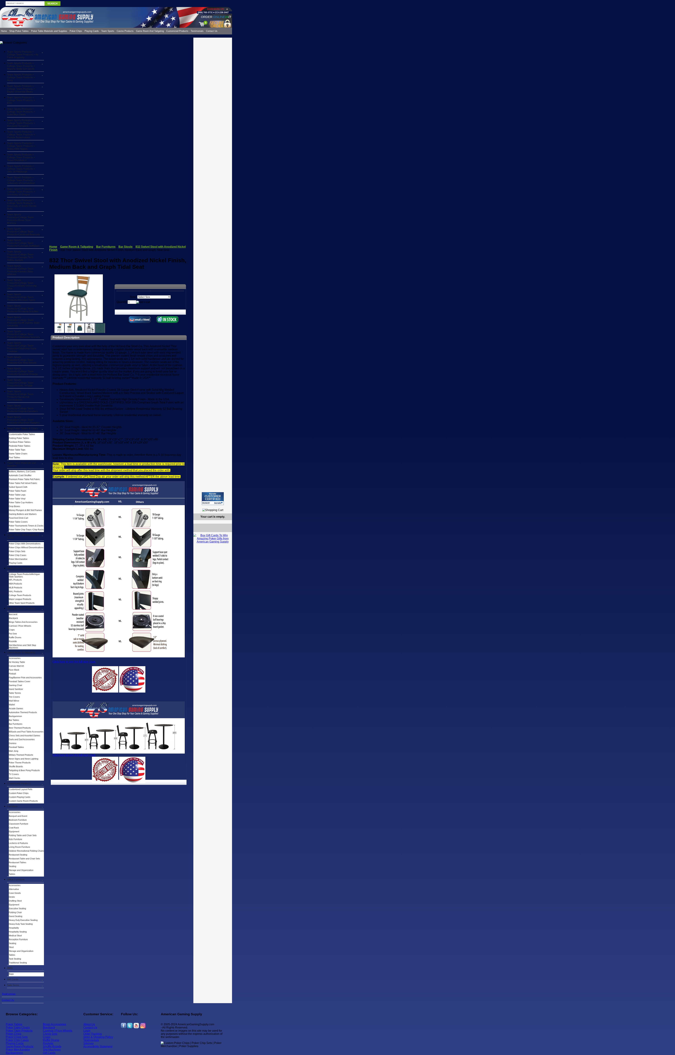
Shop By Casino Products (21, 608)
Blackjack (13, 618)
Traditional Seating (18, 962)
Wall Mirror (14, 701)
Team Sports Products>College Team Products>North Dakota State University (23, 321)
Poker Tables (14, 1024)
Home (4, 31)
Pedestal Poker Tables (19, 446)
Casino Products (125, 31)
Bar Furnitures (15, 724)
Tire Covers (14, 697)
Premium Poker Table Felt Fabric (24, 479)
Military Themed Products (21, 755)
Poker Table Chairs (18, 1027)
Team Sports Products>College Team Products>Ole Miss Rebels (21, 360)
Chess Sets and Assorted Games (24, 735)
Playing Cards (92, 31)
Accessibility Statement (97, 1046)
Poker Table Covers (18, 522)
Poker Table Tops (17, 450)
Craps (12, 630)
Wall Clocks (14, 778)
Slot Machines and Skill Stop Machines (22, 646)
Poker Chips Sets (17, 551)
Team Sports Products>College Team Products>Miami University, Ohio (22, 284)
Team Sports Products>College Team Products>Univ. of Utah (20, 382)
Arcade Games (16, 708)
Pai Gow (13, 633)
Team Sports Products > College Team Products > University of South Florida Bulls (21, 204)
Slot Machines (52, 1049)
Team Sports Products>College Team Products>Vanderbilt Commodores (20, 395)
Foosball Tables (16, 747)
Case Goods (15, 893)
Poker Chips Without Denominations (26, 547)
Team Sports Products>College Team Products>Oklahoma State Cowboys (21, 347)
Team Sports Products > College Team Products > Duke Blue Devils (21, 111)
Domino (12, 743)
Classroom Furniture (18, 824)
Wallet (12, 704)
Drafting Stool (15, 901)
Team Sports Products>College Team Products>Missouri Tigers (21, 297)
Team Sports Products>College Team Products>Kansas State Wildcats (20, 270)
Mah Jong (13, 751)
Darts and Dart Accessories (22, 739)
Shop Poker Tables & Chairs (22, 428)
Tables (12, 874)
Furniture (12, 806)
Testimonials (197, 31)
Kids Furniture (15, 839)
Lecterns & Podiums (18, 843)
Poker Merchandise (18, 559)
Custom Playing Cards (19, 797)
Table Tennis (15, 693)
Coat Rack (14, 827)
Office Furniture (15, 879)
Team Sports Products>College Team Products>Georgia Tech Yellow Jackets (20, 255)
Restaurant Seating (18, 855)
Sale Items (13, 985)
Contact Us (211, 31)
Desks (12, 897)
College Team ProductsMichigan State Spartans (24, 575)
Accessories (14, 658)
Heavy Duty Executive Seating (23, 920)
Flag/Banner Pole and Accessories (25, 677)
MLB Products (15, 587)
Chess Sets (50, 1033)
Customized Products (177, 31)
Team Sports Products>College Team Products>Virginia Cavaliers (22, 408)
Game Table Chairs (18, 453)
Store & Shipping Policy (98, 1036)
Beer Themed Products (20, 728)
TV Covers (14, 774)
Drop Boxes (14, 506)
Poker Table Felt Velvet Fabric (23, 483)
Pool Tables (14, 457)
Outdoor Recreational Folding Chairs (26, 851)
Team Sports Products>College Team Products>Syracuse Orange (22, 371)
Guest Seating (15, 916)
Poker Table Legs (17, 495)
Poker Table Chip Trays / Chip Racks (26, 529)
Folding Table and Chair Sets (23, 835)
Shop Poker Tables (19, 31)
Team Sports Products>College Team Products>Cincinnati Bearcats (23, 231)
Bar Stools (125, 246)
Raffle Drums (15, 637)
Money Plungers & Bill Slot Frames (25, 510)
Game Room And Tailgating (150, 31)
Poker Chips (76, 31)
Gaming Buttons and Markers (23, 514)
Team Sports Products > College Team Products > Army (21, 77)
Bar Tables (14, 720)
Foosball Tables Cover (19, 681)
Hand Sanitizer (16, 689)
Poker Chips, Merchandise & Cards (23, 536)
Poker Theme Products (20, 762)
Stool (11, 947)
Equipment (14, 831)
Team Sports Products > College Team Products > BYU (21, 100)
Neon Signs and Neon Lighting (23, 759)
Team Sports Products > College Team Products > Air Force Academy (22, 54)
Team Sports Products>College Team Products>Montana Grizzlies (22, 308)
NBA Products (15, 584)
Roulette (13, 641)
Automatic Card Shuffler (20, 475)
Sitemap (88, 1043)
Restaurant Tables (17, 862)
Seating (12, 866)
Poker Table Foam (17, 491)
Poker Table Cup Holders (21, 502)
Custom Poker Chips (18, 793)
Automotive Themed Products (23, 712)
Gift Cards (12, 979)
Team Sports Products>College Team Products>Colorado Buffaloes (23, 243)
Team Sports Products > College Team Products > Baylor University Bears (21, 89)
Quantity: (122, 301)
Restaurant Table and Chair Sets (24, 858)
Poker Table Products (19, 1030)
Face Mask (14, 670)
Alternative (14, 889)
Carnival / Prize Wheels (20, 626)
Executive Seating (17, 908)
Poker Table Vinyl (17, 498)
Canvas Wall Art (16, 666)
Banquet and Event (18, 816)
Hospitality (14, 928)
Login (86, 1030)
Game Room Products (19, 1046)
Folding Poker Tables (19, 438)
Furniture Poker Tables (19, 442)
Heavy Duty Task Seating (21, 924)
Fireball (12, 674)
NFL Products (15, 580)
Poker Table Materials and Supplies (49, 31)
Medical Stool (15, 935)
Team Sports (107, 31)
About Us (89, 1024)
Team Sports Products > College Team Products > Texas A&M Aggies (21, 146)
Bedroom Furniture (18, 820)
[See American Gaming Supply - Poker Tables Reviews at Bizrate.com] (213, 498)
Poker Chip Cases (17, 555)
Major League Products (20, 599)
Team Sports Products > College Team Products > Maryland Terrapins (21, 123)
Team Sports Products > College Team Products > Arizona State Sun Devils (21, 66)
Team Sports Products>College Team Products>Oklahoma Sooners (23, 334)
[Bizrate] (227, 506)
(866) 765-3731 (205, 12)
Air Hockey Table (17, 662)
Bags (11, 974)
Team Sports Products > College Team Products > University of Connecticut (21, 180)
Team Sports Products (19, 568)
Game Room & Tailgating (21, 652)
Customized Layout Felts (20, 789)
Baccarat (13, 614)
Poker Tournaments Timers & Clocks (26, 526)
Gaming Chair (15, 685)
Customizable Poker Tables (22, 434)
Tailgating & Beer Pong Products (24, 770)
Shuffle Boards (16, 766)
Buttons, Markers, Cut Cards (22, 471)
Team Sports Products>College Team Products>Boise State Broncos (20, 218)
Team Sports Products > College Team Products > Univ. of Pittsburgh (21, 169)
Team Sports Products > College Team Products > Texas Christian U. (21, 157)
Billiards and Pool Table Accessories (26, 732)
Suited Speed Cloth (18, 487)
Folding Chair (15, 912)
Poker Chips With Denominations (24, 543)
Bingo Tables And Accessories (23, 622)
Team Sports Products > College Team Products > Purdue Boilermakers (21, 134)
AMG (10, 968)
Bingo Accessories (54, 1024)
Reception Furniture (18, 939)
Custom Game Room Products (23, 801)
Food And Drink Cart (18, 518)
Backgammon (15, 716)
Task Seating (15, 959)
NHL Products (15, 591)
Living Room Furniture (19, 847)
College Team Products (20, 595)
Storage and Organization (21, 870)
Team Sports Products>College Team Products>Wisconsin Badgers (23, 420)
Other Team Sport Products (21, 603)
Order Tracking (92, 1033)
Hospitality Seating (18, 932)
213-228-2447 (221, 12)
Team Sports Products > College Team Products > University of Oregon (21, 191)
